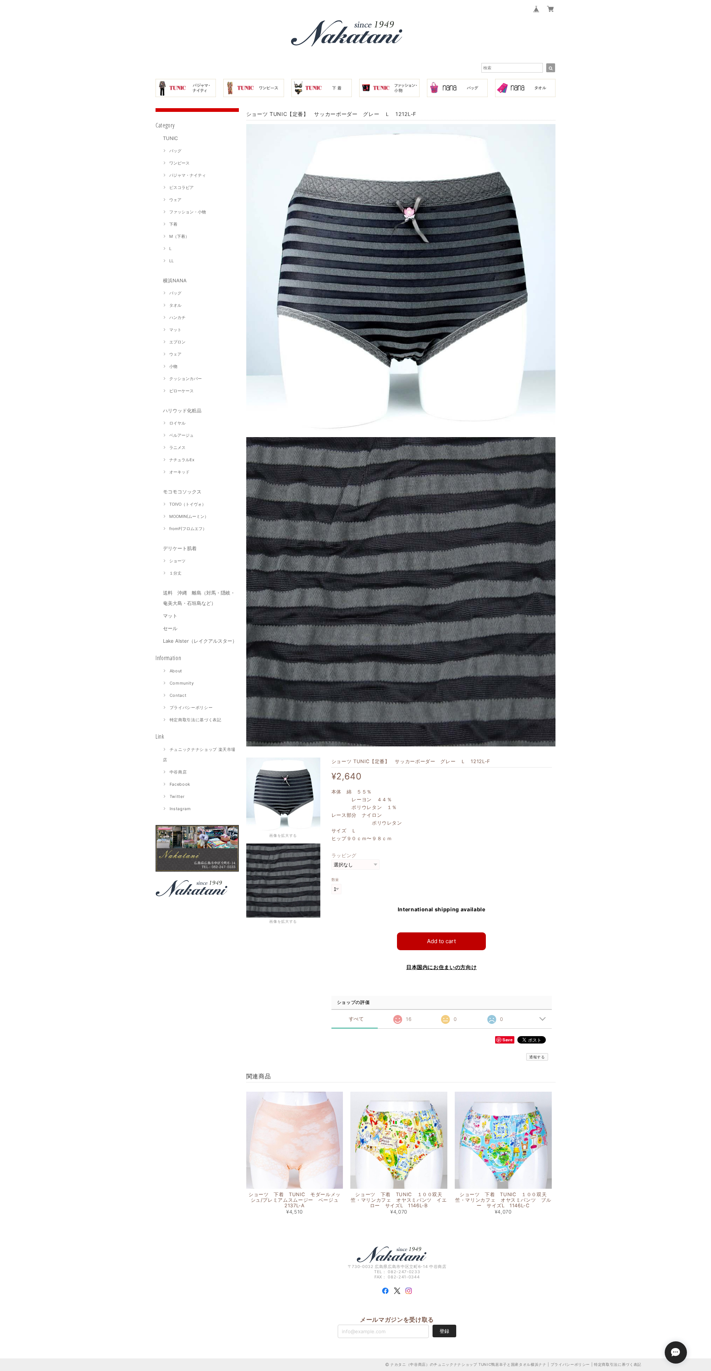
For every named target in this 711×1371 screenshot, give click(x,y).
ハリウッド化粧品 (182, 410)
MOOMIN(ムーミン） (188, 516)
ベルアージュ (181, 435)
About (176, 670)
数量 (335, 879)
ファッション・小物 (187, 211)
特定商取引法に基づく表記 (195, 719)
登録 (444, 1331)
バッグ (175, 150)
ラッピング (344, 855)
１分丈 (175, 573)
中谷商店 (178, 772)
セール (170, 628)
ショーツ (177, 560)
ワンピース (179, 163)
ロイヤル (177, 423)
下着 (173, 224)
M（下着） (179, 236)
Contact (178, 695)
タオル (175, 305)
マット (175, 329)
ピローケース (181, 390)
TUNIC (170, 138)
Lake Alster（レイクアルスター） (200, 641)
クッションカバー (185, 378)
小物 (173, 366)
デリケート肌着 (180, 548)
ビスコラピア (181, 187)
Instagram (180, 808)
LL (171, 260)
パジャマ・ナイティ (187, 175)
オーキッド (179, 472)
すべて (356, 1018)
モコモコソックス (182, 492)
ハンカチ (177, 317)
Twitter (177, 796)
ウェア (175, 199)
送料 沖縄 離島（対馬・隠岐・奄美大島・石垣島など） (199, 598)
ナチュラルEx (181, 459)
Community (182, 683)
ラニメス (177, 447)
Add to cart (441, 941)
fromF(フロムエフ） (188, 528)
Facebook (180, 784)
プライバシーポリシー (191, 707)
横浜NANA (175, 280)
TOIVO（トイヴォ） (187, 504)
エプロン (177, 342)
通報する (537, 1057)
